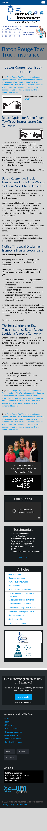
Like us (9, 751)
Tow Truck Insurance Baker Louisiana (25, 85)
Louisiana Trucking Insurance (21, 611)
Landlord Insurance (13, 742)
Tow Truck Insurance (17, 623)
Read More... (23, 557)
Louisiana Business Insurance (21, 600)
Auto (7, 718)
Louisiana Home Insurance (19, 604)
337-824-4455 (12, 170)
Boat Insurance (11, 735)
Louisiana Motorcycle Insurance (22, 607)
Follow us (10, 758)
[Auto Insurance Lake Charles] (23, 23)
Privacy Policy (8, 804)
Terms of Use (21, 804)
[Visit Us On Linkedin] (42, 15)
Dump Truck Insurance (18, 582)
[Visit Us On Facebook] (36, 15)
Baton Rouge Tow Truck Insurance (23, 69)
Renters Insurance (16, 615)
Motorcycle (10, 725)
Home (7, 722)
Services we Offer (16, 619)
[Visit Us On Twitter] (30, 15)
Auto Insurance (14, 574)
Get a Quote (23, 697)
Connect (23, 751)
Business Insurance (16, 578)
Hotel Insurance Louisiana (19, 589)
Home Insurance (15, 586)
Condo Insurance (12, 728)
